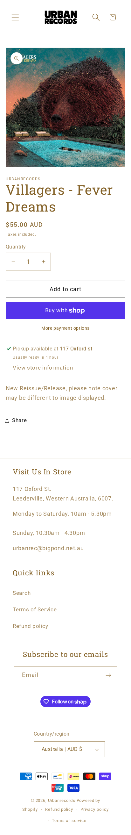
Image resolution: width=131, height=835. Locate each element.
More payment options (65, 328)
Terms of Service (35, 609)
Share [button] (19, 420)
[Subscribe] (108, 675)
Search (22, 593)
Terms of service (69, 820)
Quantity (16, 247)
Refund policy (30, 626)
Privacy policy (94, 809)
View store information (43, 367)
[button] (15, 17)
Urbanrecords (61, 800)
